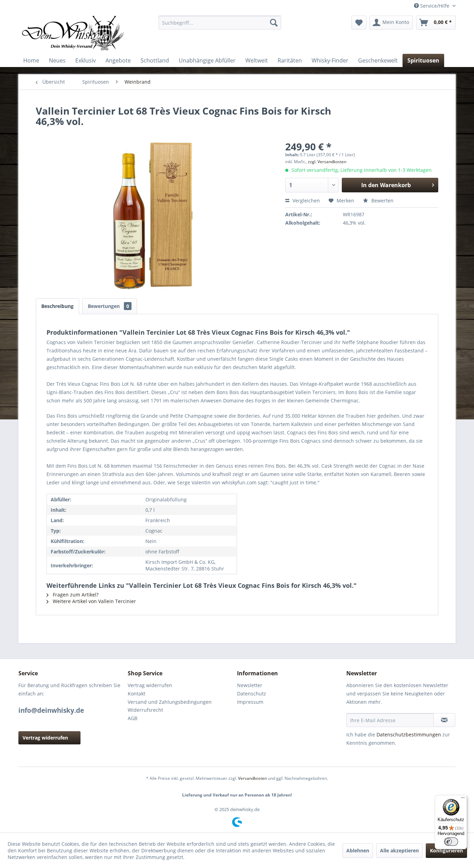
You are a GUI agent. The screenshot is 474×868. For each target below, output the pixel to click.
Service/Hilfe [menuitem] (435, 5)
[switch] (451, 841)
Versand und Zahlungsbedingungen (170, 702)
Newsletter (249, 685)
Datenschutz (251, 693)
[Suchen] (273, 23)
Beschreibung (57, 306)
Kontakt (136, 693)
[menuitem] (220, 23)
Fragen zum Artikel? (75, 594)
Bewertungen (108, 306)
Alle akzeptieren (399, 850)
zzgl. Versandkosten (327, 162)
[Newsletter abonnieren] (444, 720)
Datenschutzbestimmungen (408, 734)
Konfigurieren (446, 850)
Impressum (250, 702)
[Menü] (463, 799)
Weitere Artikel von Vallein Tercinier (93, 601)
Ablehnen (357, 850)
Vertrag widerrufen (45, 737)
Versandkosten (252, 778)
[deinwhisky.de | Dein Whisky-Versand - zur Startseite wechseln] (73, 33)
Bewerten (381, 200)
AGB (132, 718)
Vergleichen (305, 200)
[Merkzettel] (359, 23)
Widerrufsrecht (145, 710)
